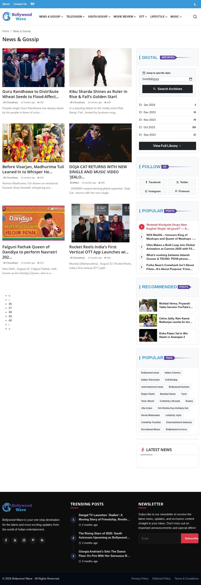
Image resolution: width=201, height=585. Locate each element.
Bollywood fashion (179, 387)
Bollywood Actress (176, 429)
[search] (195, 16)
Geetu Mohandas (150, 415)
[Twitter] (14, 540)
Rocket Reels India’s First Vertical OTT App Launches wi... (98, 249)
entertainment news (152, 387)
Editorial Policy (162, 578)
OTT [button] (141, 16)
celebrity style (173, 415)
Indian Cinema (173, 372)
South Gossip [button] (98, 16)
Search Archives (167, 89)
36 (10, 303)
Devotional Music (150, 429)
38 (10, 312)
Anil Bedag (171, 379)
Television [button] (74, 16)
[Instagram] (23, 540)
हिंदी (32, 4)
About (6, 4)
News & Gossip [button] (49, 16)
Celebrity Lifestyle (170, 401)
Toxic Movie (147, 401)
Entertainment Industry (179, 422)
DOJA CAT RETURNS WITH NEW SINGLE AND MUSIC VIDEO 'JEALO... (98, 172)
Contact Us (20, 4)
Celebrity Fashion (151, 422)
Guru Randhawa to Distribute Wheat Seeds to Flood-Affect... (30, 94)
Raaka (189, 401)
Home (5, 31)
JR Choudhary (10, 102)
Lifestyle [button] (157, 16)
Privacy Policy (140, 578)
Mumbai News (168, 394)
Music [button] (175, 16)
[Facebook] (5, 540)
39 (10, 316)
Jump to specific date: (156, 73)
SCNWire (74, 183)
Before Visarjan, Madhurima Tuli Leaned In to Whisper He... (33, 169)
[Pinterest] (33, 540)
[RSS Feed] (42, 540)
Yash (184, 394)
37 (10, 308)
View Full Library (167, 146)
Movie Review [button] (123, 16)
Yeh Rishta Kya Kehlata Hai (173, 408)
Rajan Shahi (147, 394)
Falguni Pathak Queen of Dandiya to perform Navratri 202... (29, 252)
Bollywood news (150, 372)
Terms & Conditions (187, 578)
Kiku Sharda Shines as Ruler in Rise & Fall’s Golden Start (98, 94)
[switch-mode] (196, 4)
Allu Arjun (146, 408)
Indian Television (150, 379)
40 (10, 320)
